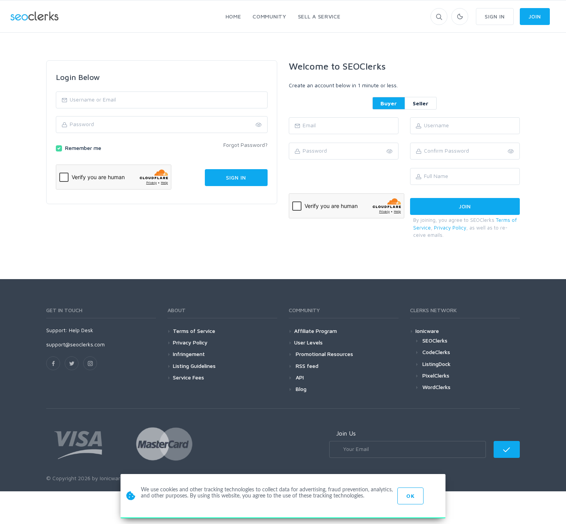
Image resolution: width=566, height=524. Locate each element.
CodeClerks (436, 352)
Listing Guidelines (194, 366)
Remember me (83, 148)
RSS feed (306, 366)
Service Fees (188, 377)
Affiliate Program (315, 331)
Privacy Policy (450, 228)
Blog (300, 389)
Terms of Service (194, 331)
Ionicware (427, 331)
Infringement (189, 354)
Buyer (388, 103)
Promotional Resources (323, 354)
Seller (421, 103)
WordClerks (436, 387)
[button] (511, 151)
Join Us (346, 433)
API (299, 377)
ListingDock (436, 364)
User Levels (308, 342)
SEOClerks (434, 340)
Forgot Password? (245, 144)
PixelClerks (435, 375)
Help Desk (81, 330)
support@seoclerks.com (75, 344)
